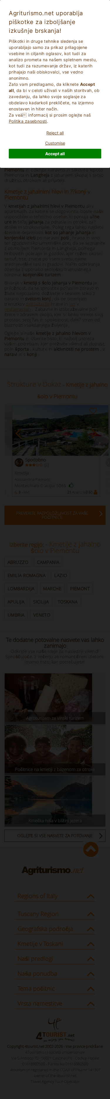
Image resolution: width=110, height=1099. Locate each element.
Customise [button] (55, 143)
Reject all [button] (55, 132)
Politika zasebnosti (28, 121)
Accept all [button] (55, 153)
